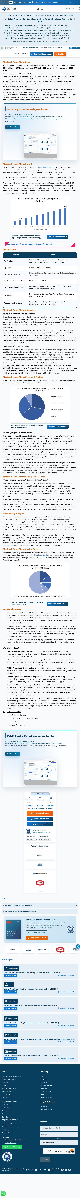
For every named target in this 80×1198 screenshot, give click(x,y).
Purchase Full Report (41, 813)
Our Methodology (46, 1085)
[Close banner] (70, 2)
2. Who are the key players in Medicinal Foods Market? (19, 911)
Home (9, 15)
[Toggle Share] (78, 946)
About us (43, 1079)
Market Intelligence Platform (11, 1076)
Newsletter (5, 1082)
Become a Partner (46, 1097)
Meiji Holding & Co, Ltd (39, 555)
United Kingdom (7, 1108)
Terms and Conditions (9, 1088)
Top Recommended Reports (11, 1127)
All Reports (5, 1133)
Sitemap (5, 1097)
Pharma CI (43, 1088)
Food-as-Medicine (46, 167)
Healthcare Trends (46, 1109)
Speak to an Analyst (41, 824)
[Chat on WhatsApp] (12, 1147)
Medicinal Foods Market (65, 15)
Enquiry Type (59, 1138)
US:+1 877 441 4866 (40, 830)
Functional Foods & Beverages (45, 15)
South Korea (6, 1117)
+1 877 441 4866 (10, 1143)
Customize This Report (37, 932)
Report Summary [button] (20, 53)
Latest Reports (7, 1130)
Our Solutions (44, 1082)
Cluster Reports (7, 1124)
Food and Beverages (26, 15)
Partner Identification (41, 818)
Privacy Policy (6, 1094)
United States (6, 1105)
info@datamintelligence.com (42, 832)
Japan (4, 1114)
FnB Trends (44, 1106)
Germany (5, 1111)
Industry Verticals (45, 1091)
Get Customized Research (57, 236)
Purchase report (11, 975)
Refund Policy (6, 1091)
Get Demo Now (12, 127)
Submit (45, 1159)
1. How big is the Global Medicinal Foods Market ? (18, 905)
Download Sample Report (57, 426)
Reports (15, 15)
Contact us (5, 1085)
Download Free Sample (37, 937)
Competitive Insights (9, 1079)
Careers (42, 1094)
